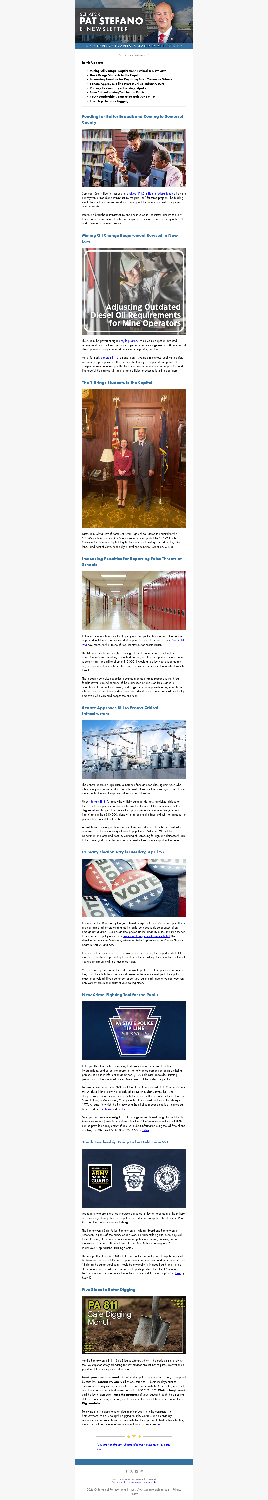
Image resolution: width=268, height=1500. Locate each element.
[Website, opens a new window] (141, 1472)
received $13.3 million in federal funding (150, 193)
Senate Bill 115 (109, 358)
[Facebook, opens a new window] (126, 1472)
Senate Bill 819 (99, 802)
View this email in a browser (133, 55)
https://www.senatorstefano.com (149, 1489)
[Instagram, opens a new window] (136, 1472)
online (145, 1130)
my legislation (129, 341)
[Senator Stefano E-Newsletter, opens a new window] (134, 24)
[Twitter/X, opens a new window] (131, 1472)
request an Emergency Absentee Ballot (146, 936)
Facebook (105, 1109)
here (143, 953)
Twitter (121, 1109)
